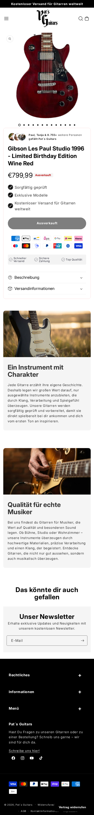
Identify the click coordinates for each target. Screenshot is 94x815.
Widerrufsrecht (47, 804)
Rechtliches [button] (19, 675)
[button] (6, 18)
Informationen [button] (21, 692)
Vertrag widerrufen (72, 807)
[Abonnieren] (82, 640)
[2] (24, 125)
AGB (23, 811)
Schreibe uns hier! (24, 751)
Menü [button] (14, 708)
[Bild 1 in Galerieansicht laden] (19, 125)
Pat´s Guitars (24, 804)
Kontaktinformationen (45, 811)
